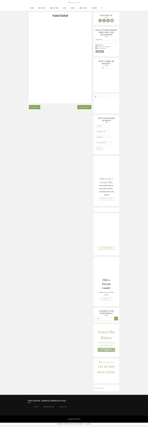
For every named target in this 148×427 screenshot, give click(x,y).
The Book (94, 8)
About (36, 407)
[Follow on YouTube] (112, 20)
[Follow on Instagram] (100, 20)
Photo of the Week (101, 48)
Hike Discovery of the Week (103, 46)
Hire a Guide (83, 8)
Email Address (99, 39)
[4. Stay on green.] (75, 57)
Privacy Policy (87, 423)
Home (31, 8)
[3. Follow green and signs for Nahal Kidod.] (45, 57)
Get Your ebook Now (106, 350)
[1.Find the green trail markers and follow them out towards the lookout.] (45, 30)
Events (73, 8)
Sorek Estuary (35, 107)
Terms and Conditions (78, 423)
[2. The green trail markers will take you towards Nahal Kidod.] (75, 30)
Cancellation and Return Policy (64, 423)
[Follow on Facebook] (104, 20)
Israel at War (54, 8)
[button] (102, 8)
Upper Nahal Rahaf (84, 107)
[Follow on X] (108, 20)
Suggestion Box (48, 407)
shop (64, 8)
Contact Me (63, 407)
